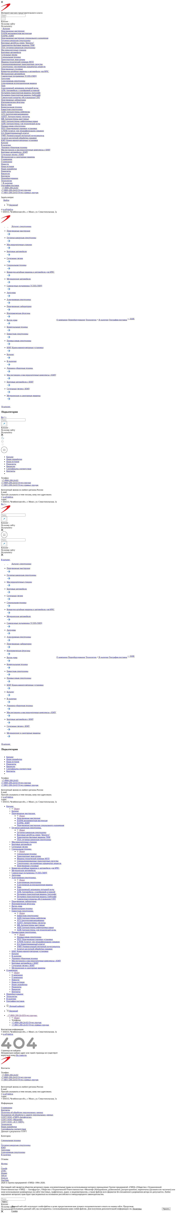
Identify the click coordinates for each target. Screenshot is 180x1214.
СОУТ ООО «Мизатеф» (12, 1119)
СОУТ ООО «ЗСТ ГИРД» (12, 1122)
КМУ (3, 1147)
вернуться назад (8, 1055)
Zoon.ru (4, 1178)
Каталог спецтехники (21, 226)
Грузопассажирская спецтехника (31, 832)
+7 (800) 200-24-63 (10, 188)
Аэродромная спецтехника (29, 882)
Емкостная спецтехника (27, 915)
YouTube (5, 1180)
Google (4, 1168)
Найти (4, 1202)
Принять (166, 1209)
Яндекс (4, 1164)
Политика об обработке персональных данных (22, 1112)
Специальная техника (27, 854)
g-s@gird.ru (8, 209)
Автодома (5, 1150)
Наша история (12, 461)
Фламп (4, 1173)
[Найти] (3, 18)
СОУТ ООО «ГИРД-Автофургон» (16, 1117)
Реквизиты (11, 464)
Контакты (10, 471)
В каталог (6, 407)
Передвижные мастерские (28, 818)
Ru (2, 417)
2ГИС (3, 1171)
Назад (17, 809)
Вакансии (10, 466)
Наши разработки (14, 459)
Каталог (10, 457)
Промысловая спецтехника (29, 937)
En (5, 417)
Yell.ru (4, 1175)
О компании (17, 975)
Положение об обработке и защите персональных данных (27, 1115)
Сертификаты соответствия (18, 469)
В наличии (6, 1155)
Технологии (6, 1124)
